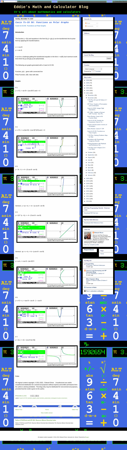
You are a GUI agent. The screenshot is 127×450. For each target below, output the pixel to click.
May (89, 165)
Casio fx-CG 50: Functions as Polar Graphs (96, 132)
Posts (88, 23)
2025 (88, 83)
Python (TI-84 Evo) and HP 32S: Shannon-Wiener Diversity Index (35, 420)
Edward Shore (98, 232)
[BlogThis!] (33, 396)
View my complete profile (91, 244)
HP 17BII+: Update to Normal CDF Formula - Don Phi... (96, 113)
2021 (88, 93)
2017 (88, 186)
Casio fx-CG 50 (23, 398)
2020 (88, 178)
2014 (88, 193)
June (89, 162)
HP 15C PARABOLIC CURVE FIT (95, 273)
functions (30, 398)
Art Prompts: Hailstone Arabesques (95, 265)
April (89, 167)
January (90, 175)
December (91, 95)
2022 (88, 90)
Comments (89, 26)
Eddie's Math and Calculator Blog (51, 7)
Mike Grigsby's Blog (92, 279)
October (90, 152)
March (90, 170)
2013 (88, 196)
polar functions (40, 398)
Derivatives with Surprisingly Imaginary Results (95, 140)
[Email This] (31, 396)
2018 (88, 183)
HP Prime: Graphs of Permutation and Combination (97, 104)
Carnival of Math (91, 287)
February (91, 172)
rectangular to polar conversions (59, 398)
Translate (98, 71)
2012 (88, 198)
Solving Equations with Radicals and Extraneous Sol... (96, 144)
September (91, 155)
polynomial (47, 398)
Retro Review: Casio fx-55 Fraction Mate (95, 117)
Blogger (87, 437)
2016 (88, 188)
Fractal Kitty (90, 264)
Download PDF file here (91, 213)
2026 (88, 80)
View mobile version (47, 413)
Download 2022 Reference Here (93, 223)
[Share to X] (35, 396)
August (90, 157)
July (89, 160)
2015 (88, 191)
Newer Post (18, 409)
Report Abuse (89, 250)
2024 (88, 85)
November (91, 98)
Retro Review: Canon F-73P (95, 128)
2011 (87, 201)
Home (47, 409)
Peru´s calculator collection (95, 291)
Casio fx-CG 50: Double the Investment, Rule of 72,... (95, 121)
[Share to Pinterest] (38, 396)
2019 (88, 181)
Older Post (75, 409)
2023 (88, 88)
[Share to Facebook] (36, 396)
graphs (34, 398)
